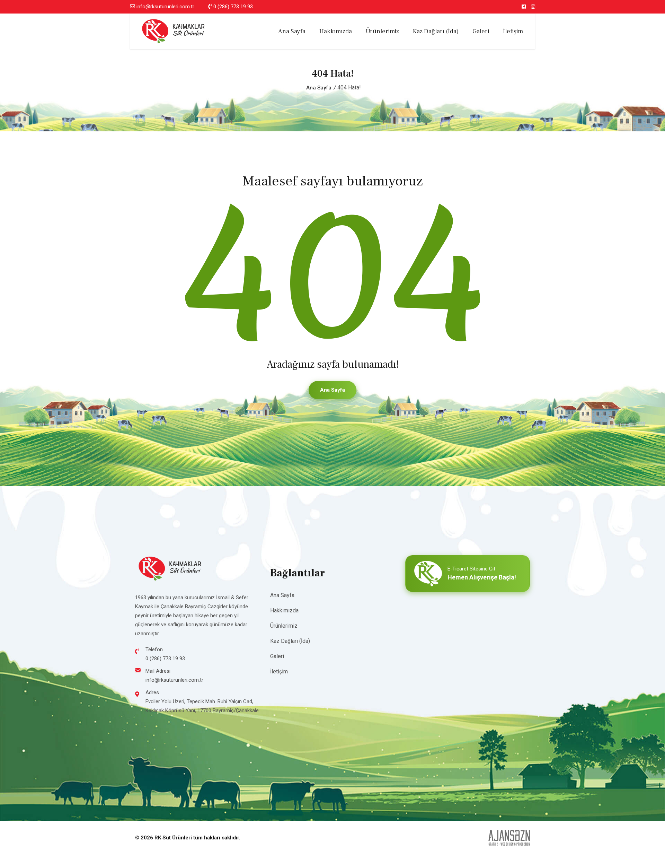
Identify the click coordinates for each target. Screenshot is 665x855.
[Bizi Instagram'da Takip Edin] (533, 6)
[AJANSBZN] (509, 838)
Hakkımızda (335, 31)
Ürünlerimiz (382, 31)
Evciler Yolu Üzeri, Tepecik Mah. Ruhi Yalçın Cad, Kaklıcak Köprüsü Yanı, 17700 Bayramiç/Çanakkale (202, 706)
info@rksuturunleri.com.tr (165, 6)
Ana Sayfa (291, 31)
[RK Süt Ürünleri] (173, 31)
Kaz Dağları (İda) (436, 31)
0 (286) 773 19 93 (233, 6)
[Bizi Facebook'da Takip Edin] (524, 6)
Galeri (480, 31)
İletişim (513, 31)
